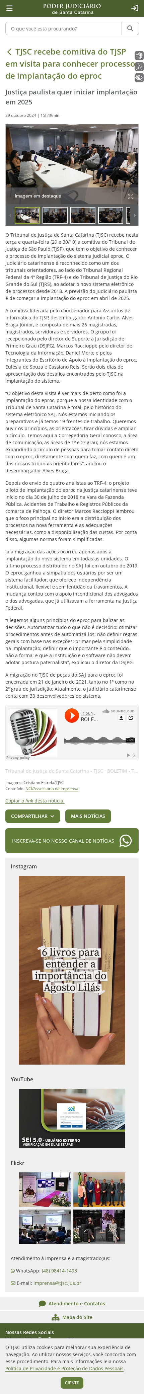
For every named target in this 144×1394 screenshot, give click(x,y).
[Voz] (139, 66)
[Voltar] (9, 52)
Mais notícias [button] (88, 816)
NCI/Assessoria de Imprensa (51, 788)
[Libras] (139, 55)
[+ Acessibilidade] (139, 77)
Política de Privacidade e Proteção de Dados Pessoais (64, 1368)
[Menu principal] (9, 8)
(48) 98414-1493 (59, 1270)
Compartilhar (29, 816)
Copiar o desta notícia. (35, 800)
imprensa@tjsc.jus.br (57, 1283)
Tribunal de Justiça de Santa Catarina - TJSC (54, 771)
